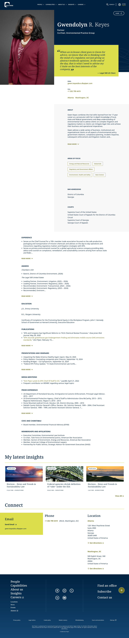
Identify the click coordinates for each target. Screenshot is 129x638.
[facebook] (57, 591)
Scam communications (98, 620)
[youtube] (64, 598)
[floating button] (121, 590)
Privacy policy (16, 620)
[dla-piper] (9, 4)
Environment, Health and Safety (79, 175)
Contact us (104, 597)
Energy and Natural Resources (79, 164)
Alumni (13, 611)
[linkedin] (57, 598)
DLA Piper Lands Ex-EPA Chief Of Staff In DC (41, 381)
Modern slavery (63, 620)
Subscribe (104, 591)
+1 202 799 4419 (74, 91)
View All (118, 496)
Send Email (9, 524)
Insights (71, 4)
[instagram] (64, 591)
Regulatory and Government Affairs (81, 169)
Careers (80, 4)
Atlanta (71, 97)
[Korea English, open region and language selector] (120, 4)
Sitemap (112, 620)
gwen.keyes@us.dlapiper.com (80, 83)
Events (13, 607)
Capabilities (50, 4)
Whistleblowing (79, 620)
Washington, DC (82, 97)
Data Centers (99, 175)
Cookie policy (47, 620)
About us (61, 4)
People (39, 4)
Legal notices (32, 620)
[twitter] (72, 591)
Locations (14, 602)
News (13, 605)
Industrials (97, 164)
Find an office (107, 585)
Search (111, 4)
